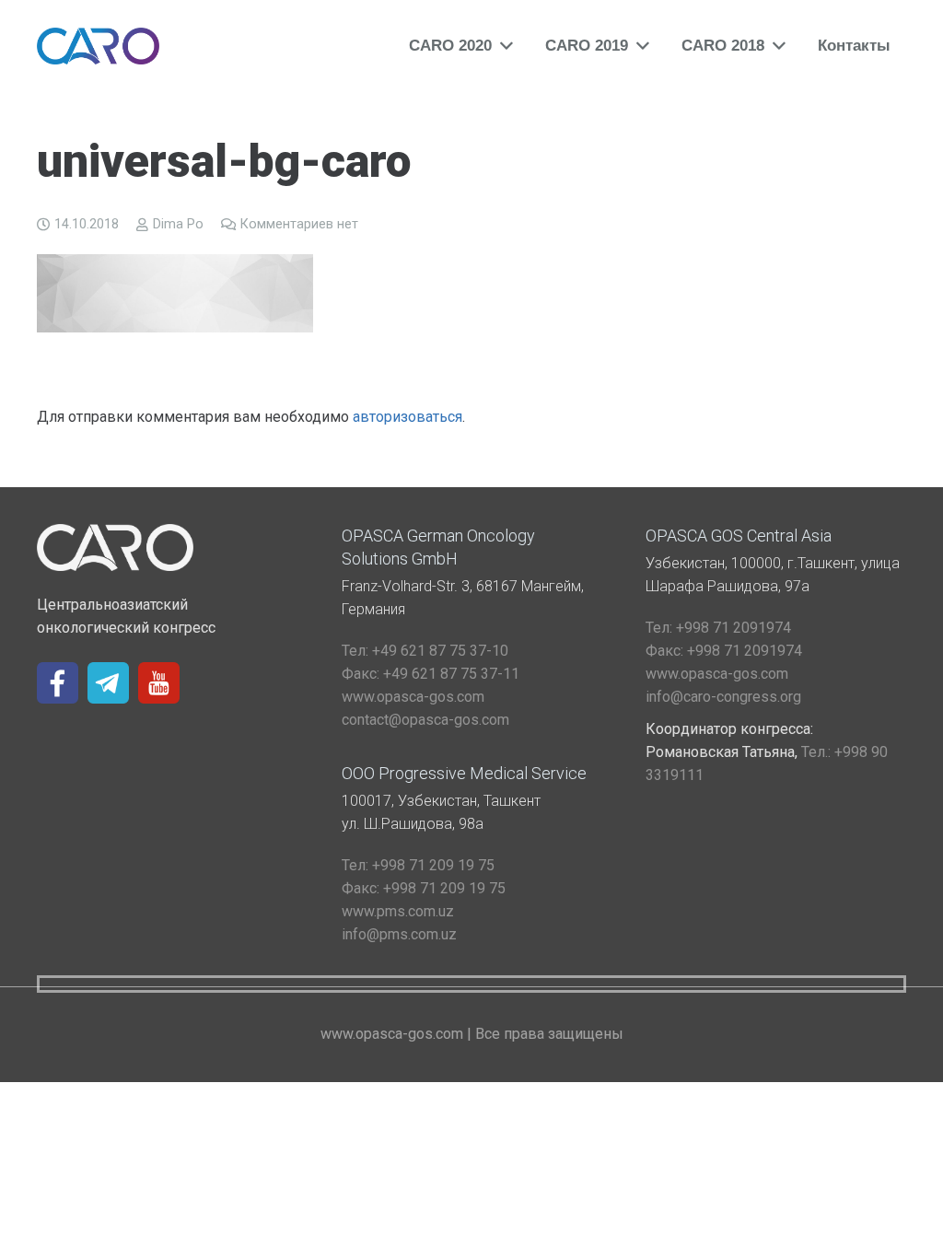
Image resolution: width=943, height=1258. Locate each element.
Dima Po (178, 224)
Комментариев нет (299, 224)
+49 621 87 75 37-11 (430, 673)
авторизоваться (407, 416)
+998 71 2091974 (718, 627)
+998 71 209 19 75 (418, 865)
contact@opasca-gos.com (425, 719)
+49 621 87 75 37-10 (425, 650)
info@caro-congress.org (723, 696)
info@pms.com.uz (399, 934)
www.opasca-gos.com (413, 696)
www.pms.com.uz (398, 911)
